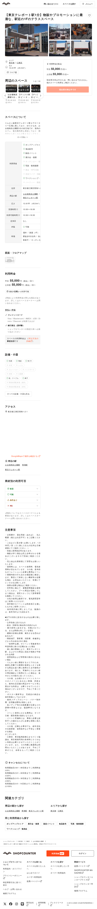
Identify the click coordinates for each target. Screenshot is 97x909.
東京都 (12, 62)
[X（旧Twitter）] (5, 903)
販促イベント (49, 823)
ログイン (82, 853)
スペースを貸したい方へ (60, 867)
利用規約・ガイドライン (12, 870)
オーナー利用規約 (58, 873)
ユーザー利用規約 (34, 877)
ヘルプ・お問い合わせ (12, 889)
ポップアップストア (15, 823)
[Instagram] (16, 903)
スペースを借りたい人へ (36, 867)
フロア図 (13, 72)
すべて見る (21, 137)
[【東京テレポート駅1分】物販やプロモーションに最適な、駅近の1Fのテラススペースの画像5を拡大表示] (81, 48)
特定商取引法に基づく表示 (12, 883)
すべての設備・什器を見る (18, 394)
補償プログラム (9, 893)
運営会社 (30, 902)
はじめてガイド (33, 873)
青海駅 (25, 465)
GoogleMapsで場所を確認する (24, 456)
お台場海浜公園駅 (30, 194)
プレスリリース (56, 902)
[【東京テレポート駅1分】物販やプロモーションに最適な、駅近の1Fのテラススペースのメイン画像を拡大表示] (26, 40)
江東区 (19, 62)
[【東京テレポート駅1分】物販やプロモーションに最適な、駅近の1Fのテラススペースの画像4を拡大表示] (59, 48)
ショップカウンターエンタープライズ (83, 878)
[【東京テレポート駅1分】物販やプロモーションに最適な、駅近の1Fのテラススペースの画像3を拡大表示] (81, 32)
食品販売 (62, 823)
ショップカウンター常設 (83, 885)
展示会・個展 (33, 823)
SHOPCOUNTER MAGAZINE (83, 871)
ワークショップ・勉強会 (17, 828)
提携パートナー (33, 881)
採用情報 (42, 902)
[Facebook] (11, 903)
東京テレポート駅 (30, 197)
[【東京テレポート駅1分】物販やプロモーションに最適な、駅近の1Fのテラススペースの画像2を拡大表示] (59, 32)
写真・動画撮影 (77, 823)
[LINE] (22, 903)
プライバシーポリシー (12, 875)
